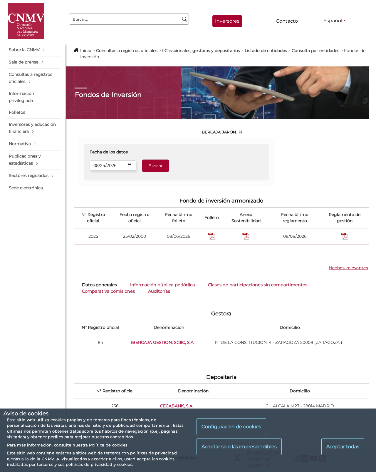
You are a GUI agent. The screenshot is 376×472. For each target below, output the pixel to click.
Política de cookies (108, 445)
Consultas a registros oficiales (126, 50)
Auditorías (159, 291)
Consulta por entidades (315, 50)
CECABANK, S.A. (176, 406)
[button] (34, 50)
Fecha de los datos (109, 152)
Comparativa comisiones (108, 291)
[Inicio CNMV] (26, 20)
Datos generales (99, 284)
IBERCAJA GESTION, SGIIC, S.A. (162, 342)
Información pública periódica (162, 284)
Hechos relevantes (348, 267)
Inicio (85, 50)
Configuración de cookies (231, 427)
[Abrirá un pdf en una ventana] (344, 236)
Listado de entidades (266, 50)
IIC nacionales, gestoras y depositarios (201, 50)
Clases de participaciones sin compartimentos (257, 284)
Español (332, 21)
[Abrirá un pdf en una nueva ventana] (212, 236)
